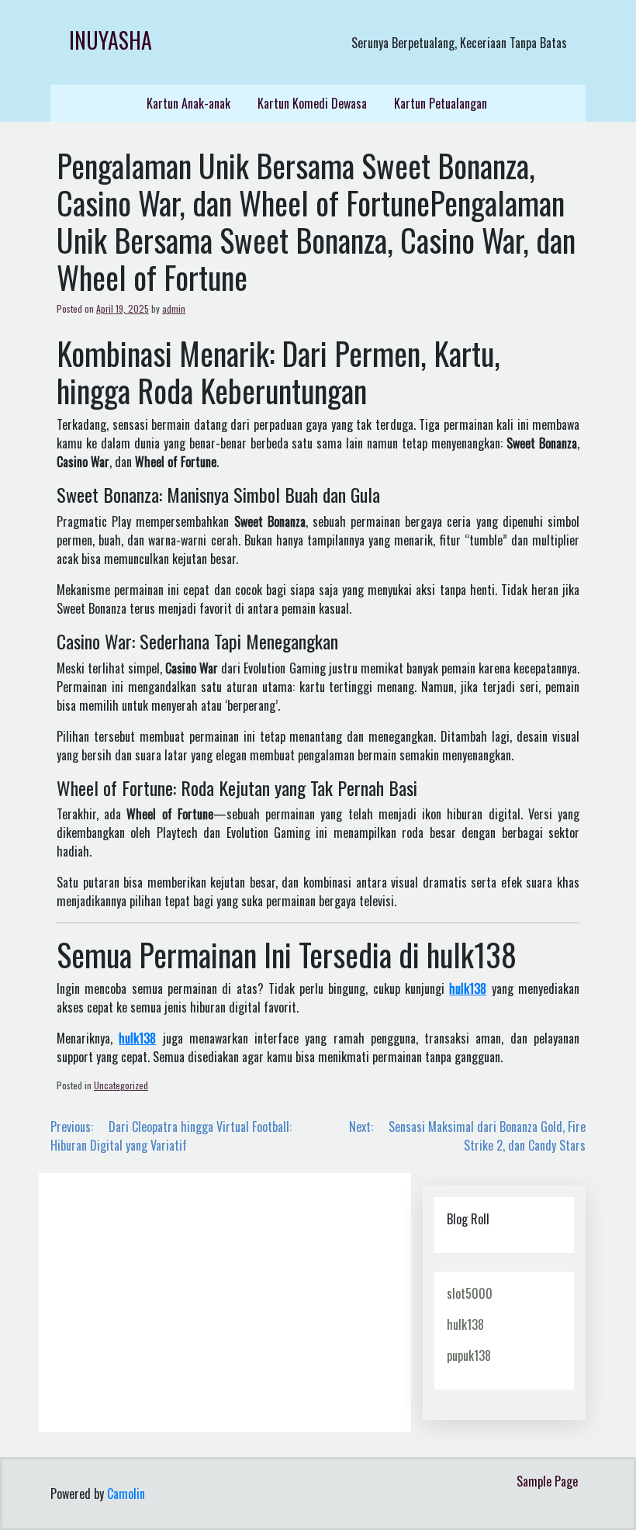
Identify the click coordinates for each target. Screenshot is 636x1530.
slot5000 (470, 1293)
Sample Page (547, 1481)
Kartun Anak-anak (188, 103)
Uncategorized (121, 1085)
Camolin (126, 1493)
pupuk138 (469, 1355)
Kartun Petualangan (440, 103)
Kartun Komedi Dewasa (312, 103)
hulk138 (465, 1324)
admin (173, 308)
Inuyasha (110, 40)
